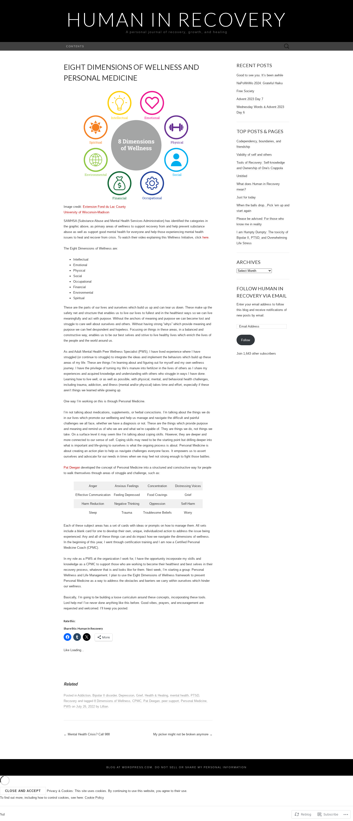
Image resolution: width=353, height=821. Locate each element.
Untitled (242, 176)
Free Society (245, 91)
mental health (179, 695)
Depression (126, 695)
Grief (139, 695)
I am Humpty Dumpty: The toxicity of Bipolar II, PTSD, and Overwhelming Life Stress (262, 237)
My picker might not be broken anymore (183, 734)
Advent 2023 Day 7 (250, 99)
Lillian (104, 706)
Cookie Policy (94, 797)
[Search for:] (287, 46)
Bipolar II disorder (104, 695)
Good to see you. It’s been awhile (260, 75)
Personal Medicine (194, 701)
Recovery (70, 701)
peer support (170, 701)
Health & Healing (156, 695)
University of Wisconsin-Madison (86, 212)
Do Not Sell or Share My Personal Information (201, 767)
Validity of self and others (254, 154)
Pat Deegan (72, 467)
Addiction (84, 695)
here (205, 237)
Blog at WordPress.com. (129, 767)
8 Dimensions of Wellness (112, 701)
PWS (67, 706)
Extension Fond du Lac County (104, 206)
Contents (75, 46)
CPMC (136, 701)
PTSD (195, 695)
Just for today (246, 197)
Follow (245, 340)
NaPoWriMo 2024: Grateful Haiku (260, 83)
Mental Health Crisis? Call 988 (87, 734)
